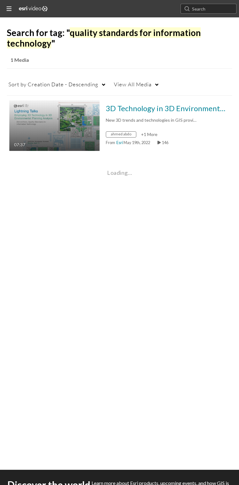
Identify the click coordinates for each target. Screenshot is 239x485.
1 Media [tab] (20, 60)
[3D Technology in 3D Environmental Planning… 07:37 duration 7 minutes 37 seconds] (54, 125)
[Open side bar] (9, 9)
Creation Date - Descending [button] (53, 84)
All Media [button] (133, 84)
